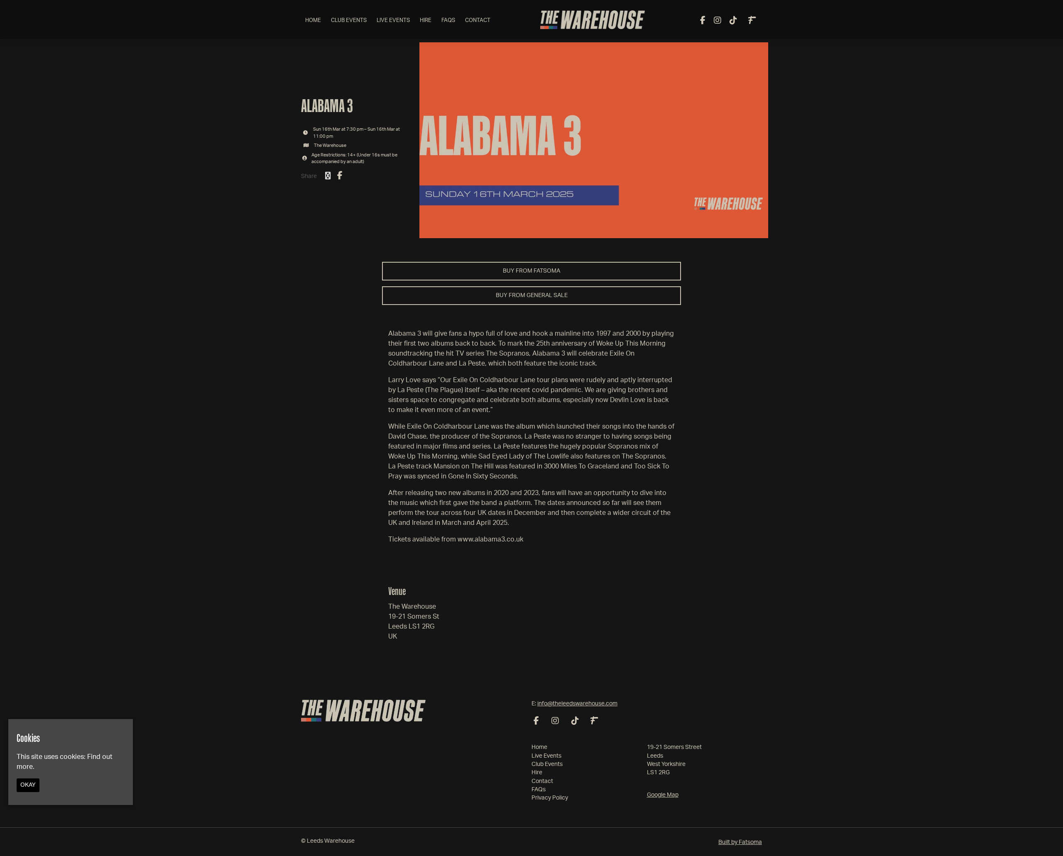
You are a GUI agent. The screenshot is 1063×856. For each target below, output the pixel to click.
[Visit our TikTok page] (733, 21)
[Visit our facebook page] (703, 21)
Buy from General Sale (532, 295)
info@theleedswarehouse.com (577, 704)
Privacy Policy (550, 798)
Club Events (349, 20)
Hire (425, 20)
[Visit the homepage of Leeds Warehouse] (592, 19)
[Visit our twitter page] (328, 176)
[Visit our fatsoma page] (752, 21)
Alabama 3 (327, 105)
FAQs (448, 20)
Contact (477, 20)
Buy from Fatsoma (531, 271)
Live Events (393, 20)
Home (313, 20)
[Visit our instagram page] (717, 21)
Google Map (662, 795)
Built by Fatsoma (740, 842)
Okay (28, 785)
